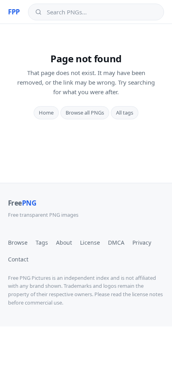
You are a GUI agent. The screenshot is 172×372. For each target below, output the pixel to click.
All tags (124, 112)
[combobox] (102, 12)
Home (46, 112)
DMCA (116, 242)
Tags (42, 242)
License (90, 242)
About (64, 242)
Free (22, 203)
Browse (18, 242)
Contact (18, 259)
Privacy (141, 242)
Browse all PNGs (85, 112)
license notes (147, 294)
